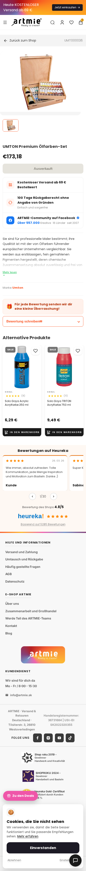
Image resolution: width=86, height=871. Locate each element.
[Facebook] (37, 737)
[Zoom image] (40, 82)
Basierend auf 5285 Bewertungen (43, 524)
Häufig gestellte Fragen (22, 567)
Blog (8, 633)
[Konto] (62, 22)
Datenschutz (14, 581)
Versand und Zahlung (21, 552)
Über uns (12, 603)
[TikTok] (70, 737)
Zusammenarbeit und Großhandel (30, 611)
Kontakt (11, 626)
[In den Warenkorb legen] (22, 432)
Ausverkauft (43, 168)
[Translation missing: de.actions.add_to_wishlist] (35, 351)
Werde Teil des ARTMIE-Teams (28, 618)
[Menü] (5, 22)
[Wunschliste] (71, 22)
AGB (8, 574)
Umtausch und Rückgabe (24, 559)
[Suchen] (52, 22)
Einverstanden (43, 848)
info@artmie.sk (21, 695)
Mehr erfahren (27, 836)
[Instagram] (48, 737)
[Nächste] (53, 496)
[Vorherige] (32, 496)
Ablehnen (14, 860)
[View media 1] (11, 125)
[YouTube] (59, 737)
